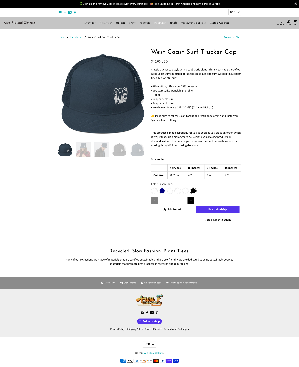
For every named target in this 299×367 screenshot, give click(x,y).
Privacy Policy (117, 329)
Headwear (160, 23)
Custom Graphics (219, 23)
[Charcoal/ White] (185, 191)
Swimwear (89, 23)
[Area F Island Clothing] (149, 300)
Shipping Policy (134, 329)
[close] (295, 3)
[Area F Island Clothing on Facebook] (65, 12)
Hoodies (120, 23)
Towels (173, 23)
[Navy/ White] (170, 191)
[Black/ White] (154, 191)
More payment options (217, 220)
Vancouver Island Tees (193, 23)
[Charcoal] (177, 191)
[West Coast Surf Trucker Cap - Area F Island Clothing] (103, 94)
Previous (229, 37)
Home (61, 37)
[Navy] (162, 191)
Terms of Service (153, 329)
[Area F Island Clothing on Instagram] (70, 12)
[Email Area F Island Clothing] (60, 12)
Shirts (132, 23)
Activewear (106, 23)
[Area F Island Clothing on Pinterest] (75, 12)
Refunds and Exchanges (176, 329)
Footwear (145, 23)
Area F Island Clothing (20, 22)
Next (238, 37)
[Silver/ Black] (193, 191)
